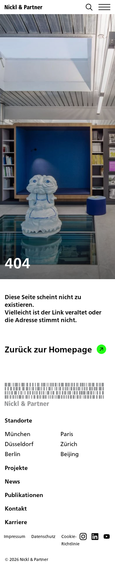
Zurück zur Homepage (48, 349)
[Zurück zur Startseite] (23, 7)
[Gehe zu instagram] (83, 538)
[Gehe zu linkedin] (94, 538)
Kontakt (16, 508)
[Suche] (89, 8)
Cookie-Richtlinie (70, 540)
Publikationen (24, 495)
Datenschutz (43, 536)
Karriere (16, 522)
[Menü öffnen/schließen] (104, 7)
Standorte (18, 420)
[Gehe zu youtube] (106, 538)
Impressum (14, 536)
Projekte (16, 468)
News (12, 481)
